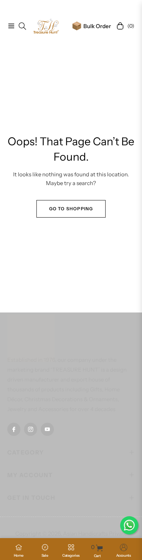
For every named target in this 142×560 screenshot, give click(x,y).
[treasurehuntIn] (46, 26)
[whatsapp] (129, 525)
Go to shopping (71, 208)
